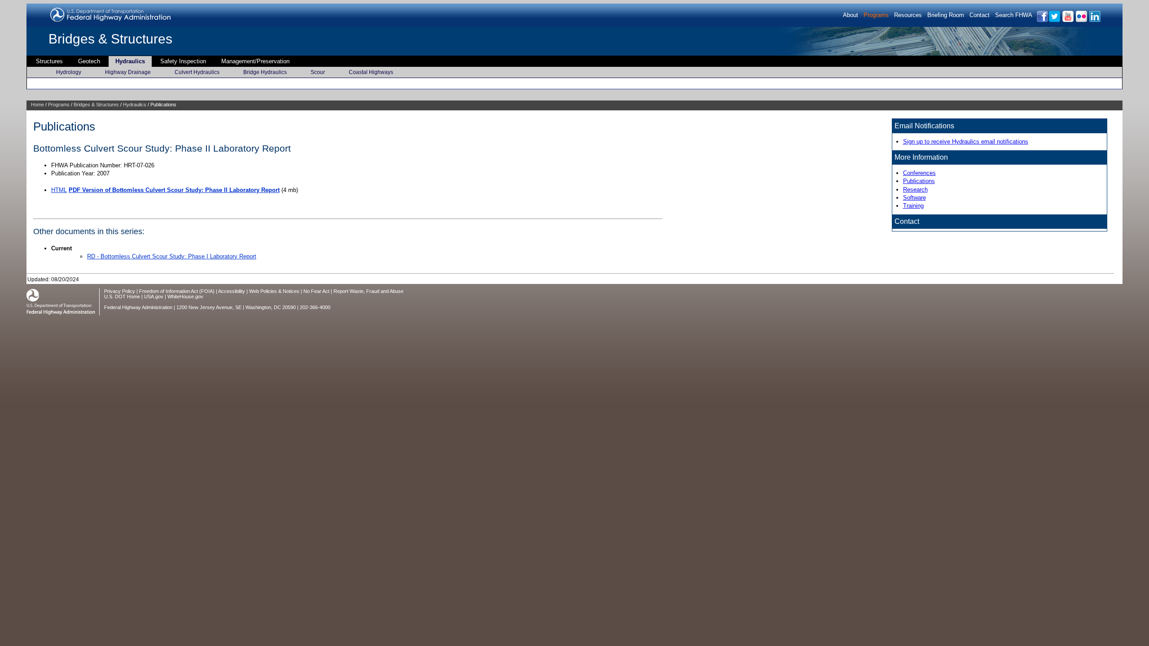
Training (913, 205)
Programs (876, 15)
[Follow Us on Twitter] (1054, 20)
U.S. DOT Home (122, 296)
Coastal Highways (371, 72)
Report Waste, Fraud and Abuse (368, 291)
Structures (49, 61)
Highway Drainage (128, 72)
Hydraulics (130, 61)
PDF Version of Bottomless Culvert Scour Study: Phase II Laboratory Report (174, 190)
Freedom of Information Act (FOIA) (177, 291)
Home (37, 104)
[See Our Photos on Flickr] (1081, 20)
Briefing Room (945, 15)
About (850, 15)
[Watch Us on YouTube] (1067, 20)
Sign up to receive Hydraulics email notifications (965, 141)
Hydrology (68, 72)
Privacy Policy (119, 291)
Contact (979, 15)
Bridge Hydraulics (265, 72)
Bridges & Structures (110, 38)
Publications (919, 181)
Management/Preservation (255, 61)
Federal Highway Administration (138, 307)
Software (914, 197)
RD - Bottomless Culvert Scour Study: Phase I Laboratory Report (171, 256)
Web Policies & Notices (274, 291)
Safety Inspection (183, 61)
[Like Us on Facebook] (1042, 20)
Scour (318, 72)
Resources (908, 15)
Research (915, 189)
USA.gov (153, 296)
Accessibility (231, 291)
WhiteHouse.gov (185, 296)
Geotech (89, 61)
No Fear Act (316, 291)
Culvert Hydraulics (197, 72)
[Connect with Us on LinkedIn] (1094, 20)
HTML (59, 190)
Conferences (919, 173)
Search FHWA (1013, 15)
